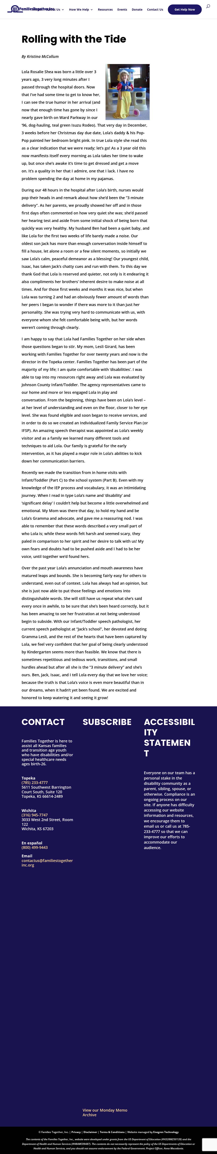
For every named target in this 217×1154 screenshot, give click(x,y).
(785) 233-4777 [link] (35, 782)
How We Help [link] (79, 9)
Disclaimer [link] (90, 1132)
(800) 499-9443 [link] (35, 847)
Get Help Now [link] (185, 9)
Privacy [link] (76, 1132)
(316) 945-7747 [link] (35, 814)
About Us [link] (53, 9)
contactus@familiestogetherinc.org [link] (47, 863)
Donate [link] (137, 9)
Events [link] (122, 9)
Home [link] (37, 9)
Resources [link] (105, 9)
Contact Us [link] (155, 9)
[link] (31, 7)
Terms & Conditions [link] (112, 1132)
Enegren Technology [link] (166, 1132)
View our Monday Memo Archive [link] (105, 1112)
